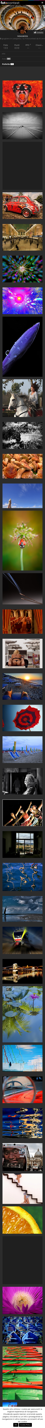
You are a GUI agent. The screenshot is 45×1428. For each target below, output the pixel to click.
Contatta (39, 32)
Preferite (7, 64)
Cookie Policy (25, 1425)
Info (3, 54)
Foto (6, 59)
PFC (28, 45)
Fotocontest (10, 2)
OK (16, 1425)
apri (22, 93)
